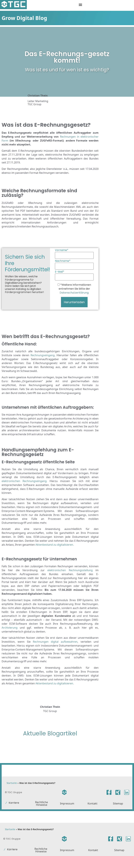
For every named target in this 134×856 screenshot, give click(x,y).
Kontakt (92, 803)
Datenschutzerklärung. (74, 292)
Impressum (67, 803)
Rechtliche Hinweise (41, 803)
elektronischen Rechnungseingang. (24, 481)
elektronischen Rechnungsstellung (69, 570)
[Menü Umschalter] (80, 4)
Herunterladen (74, 302)
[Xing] (117, 792)
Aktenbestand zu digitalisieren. (54, 544)
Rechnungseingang (43, 355)
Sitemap (118, 803)
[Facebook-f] (109, 792)
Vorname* (61, 250)
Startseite (12, 783)
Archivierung (9, 627)
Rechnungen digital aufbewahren (55, 641)
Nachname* (62, 261)
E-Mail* (59, 271)
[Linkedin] (126, 792)
